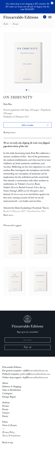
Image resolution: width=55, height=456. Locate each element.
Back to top (7, 443)
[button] (26, 90)
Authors (6, 403)
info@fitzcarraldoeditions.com (35, 371)
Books (5, 24)
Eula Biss (7, 104)
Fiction (5, 406)
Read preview (9, 133)
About (5, 383)
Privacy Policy (8, 432)
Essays (15, 24)
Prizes (5, 422)
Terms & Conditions (11, 436)
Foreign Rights (9, 397)
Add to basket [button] (27, 126)
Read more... (8, 215)
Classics (6, 413)
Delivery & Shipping (11, 387)
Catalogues (7, 394)
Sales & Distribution (11, 390)
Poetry (5, 416)
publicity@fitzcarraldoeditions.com (35, 374)
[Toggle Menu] (50, 17)
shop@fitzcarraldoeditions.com (35, 378)
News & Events (9, 426)
